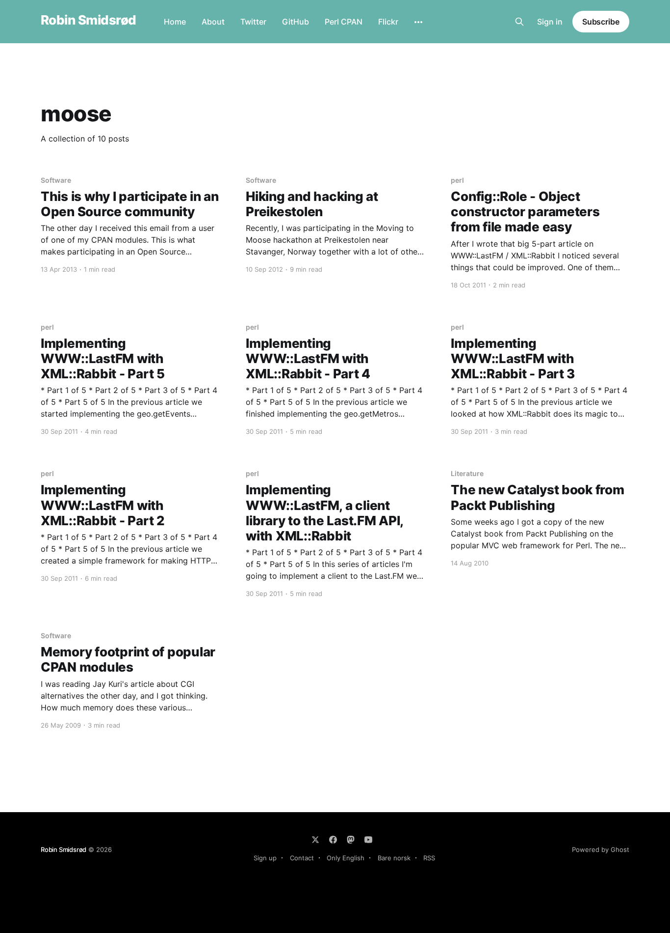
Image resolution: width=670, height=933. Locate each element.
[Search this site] (519, 21)
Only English (345, 858)
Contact (302, 858)
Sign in (550, 22)
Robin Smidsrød (88, 20)
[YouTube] (368, 840)
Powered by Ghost (600, 849)
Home (175, 22)
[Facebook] (333, 840)
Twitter (253, 22)
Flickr (388, 22)
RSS (429, 858)
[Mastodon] (351, 840)
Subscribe (600, 22)
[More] (418, 22)
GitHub (295, 22)
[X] (315, 840)
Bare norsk (394, 858)
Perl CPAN (343, 22)
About (213, 22)
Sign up (265, 858)
